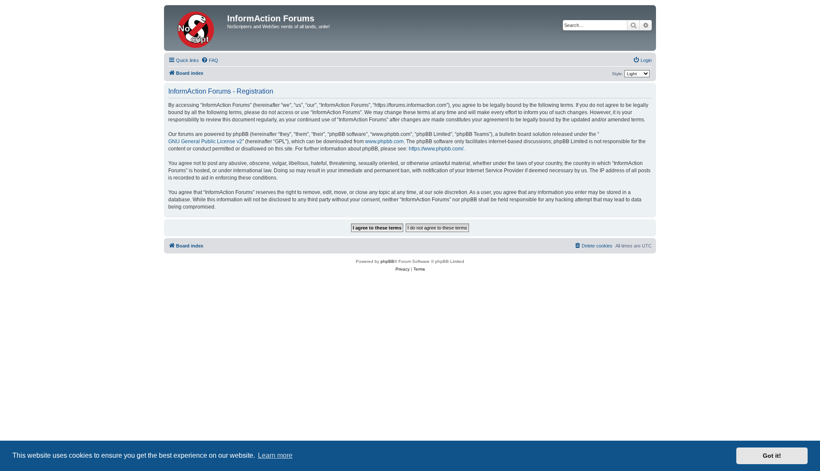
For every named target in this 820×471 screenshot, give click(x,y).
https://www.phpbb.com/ (436, 149)
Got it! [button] (772, 455)
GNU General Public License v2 (205, 141)
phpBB (387, 261)
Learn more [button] (275, 455)
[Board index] (196, 28)
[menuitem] (209, 60)
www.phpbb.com (384, 141)
